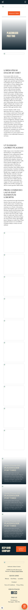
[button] (14, 242)
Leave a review (21, 549)
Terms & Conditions (10, 585)
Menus (7, 578)
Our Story (13, 578)
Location (20, 578)
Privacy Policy (20, 585)
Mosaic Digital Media (17, 571)
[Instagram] (12, 592)
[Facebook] (15, 592)
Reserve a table (14, 13)
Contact (14, 582)
